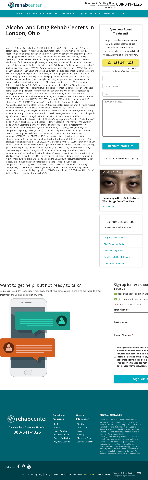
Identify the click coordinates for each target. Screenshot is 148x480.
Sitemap (81, 434)
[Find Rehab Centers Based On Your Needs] (27, 418)
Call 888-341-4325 (120, 63)
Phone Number (123, 335)
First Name (121, 309)
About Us (81, 423)
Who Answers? (109, 7)
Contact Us (82, 427)
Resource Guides (61, 434)
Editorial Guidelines (86, 441)
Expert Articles (60, 431)
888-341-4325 (129, 4)
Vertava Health (104, 474)
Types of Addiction (62, 438)
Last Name (121, 322)
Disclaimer (77, 474)
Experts (56, 427)
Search (80, 431)
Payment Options (61, 441)
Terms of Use (65, 474)
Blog (55, 423)
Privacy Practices (51, 474)
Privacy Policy (36, 474)
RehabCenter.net (130, 473)
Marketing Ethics (84, 438)
